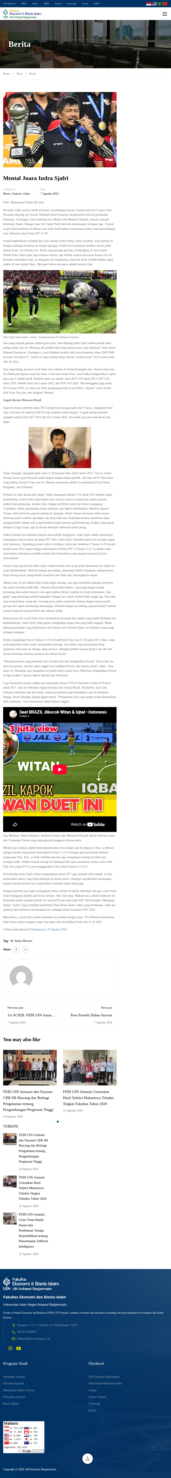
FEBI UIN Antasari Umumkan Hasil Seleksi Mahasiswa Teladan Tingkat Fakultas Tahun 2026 (88, 1098)
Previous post (15, 1007)
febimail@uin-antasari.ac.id (33, 1338)
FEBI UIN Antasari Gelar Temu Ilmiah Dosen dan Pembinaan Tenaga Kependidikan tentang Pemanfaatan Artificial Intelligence (33, 1230)
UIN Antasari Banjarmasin (104, 1376)
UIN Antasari (9, 3)
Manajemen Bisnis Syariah (18, 1390)
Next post (106, 1007)
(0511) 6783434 (26, 1331)
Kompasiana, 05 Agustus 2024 (49, 929)
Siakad (58, 3)
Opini (26, 193)
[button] (58, 1122)
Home (6, 73)
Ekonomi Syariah (13, 1383)
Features (17, 193)
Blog (19, 73)
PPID (23, 3)
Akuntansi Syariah (14, 1376)
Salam (35, 3)
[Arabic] (159, 3)
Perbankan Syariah (14, 1396)
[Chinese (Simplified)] (165, 3)
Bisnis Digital (11, 1403)
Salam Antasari (97, 1396)
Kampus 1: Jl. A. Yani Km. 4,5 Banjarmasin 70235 (47, 1325)
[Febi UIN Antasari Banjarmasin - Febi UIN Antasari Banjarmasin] (22, 14)
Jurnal (85, 3)
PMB (46, 3)
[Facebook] (16, 950)
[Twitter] (26, 950)
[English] (154, 3)
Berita (32, 73)
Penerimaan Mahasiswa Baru (105, 1383)
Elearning (71, 3)
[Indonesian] (149, 3)
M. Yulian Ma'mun (21, 940)
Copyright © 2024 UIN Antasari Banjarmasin (29, 1469)
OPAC (97, 3)
